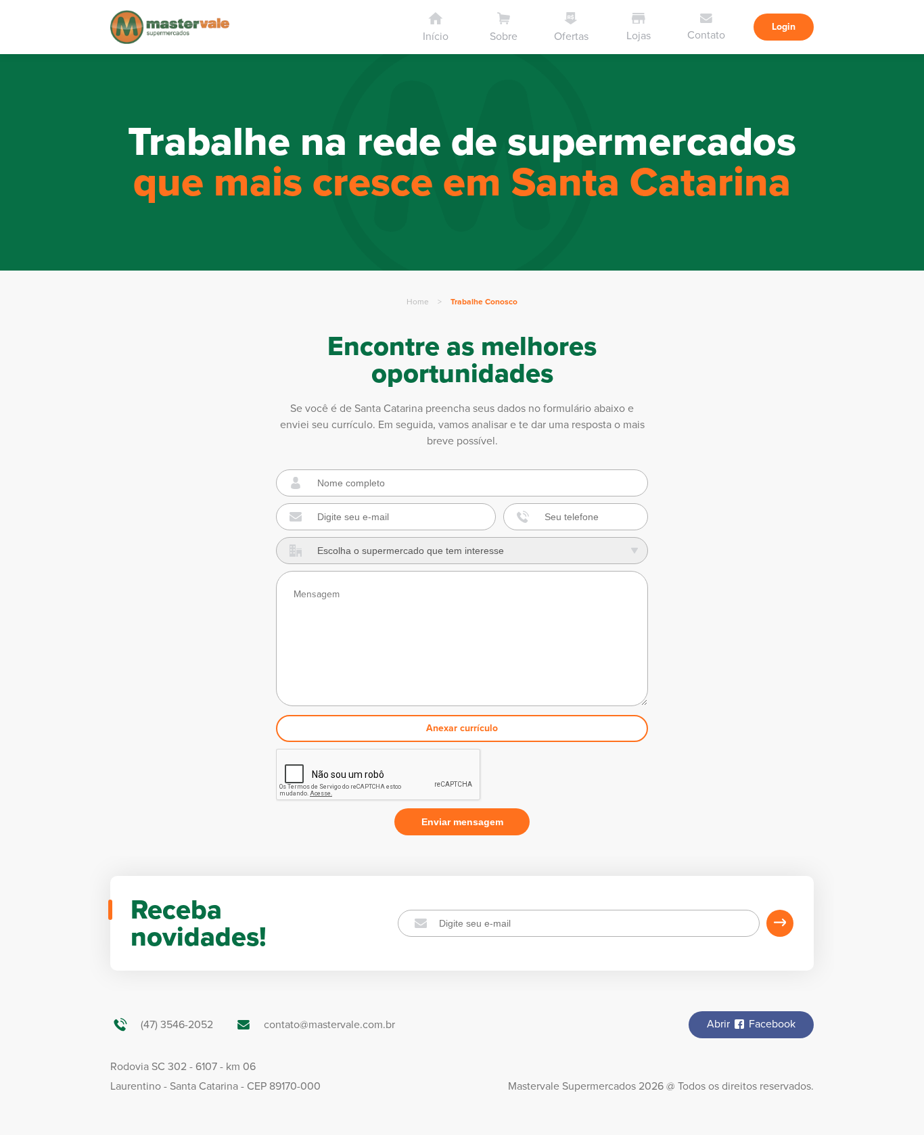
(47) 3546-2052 (177, 1024)
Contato (706, 35)
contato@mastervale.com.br (329, 1024)
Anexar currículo (462, 728)
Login (783, 26)
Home (418, 301)
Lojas (638, 36)
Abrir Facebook (751, 1024)
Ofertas (571, 36)
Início (435, 36)
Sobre (503, 36)
